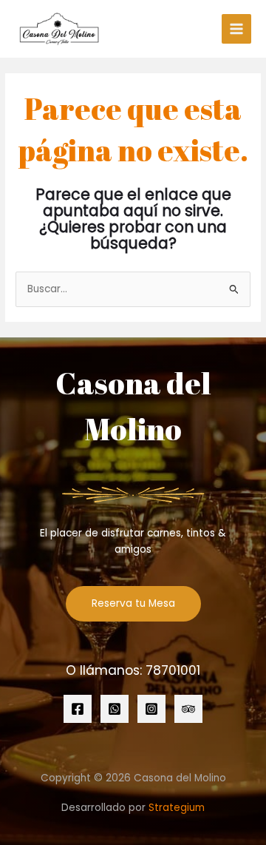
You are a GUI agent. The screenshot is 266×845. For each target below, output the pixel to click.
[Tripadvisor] (188, 709)
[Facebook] (78, 709)
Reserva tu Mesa (133, 603)
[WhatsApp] (114, 709)
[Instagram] (151, 709)
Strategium (177, 808)
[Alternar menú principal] (237, 29)
